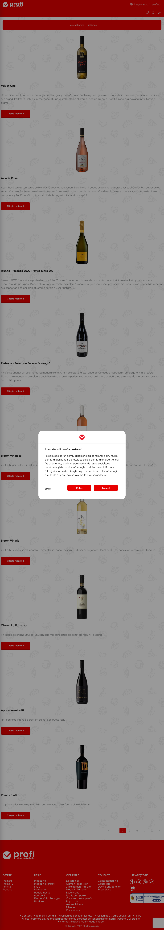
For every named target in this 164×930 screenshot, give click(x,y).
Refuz (79, 488)
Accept (106, 488)
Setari (48, 488)
